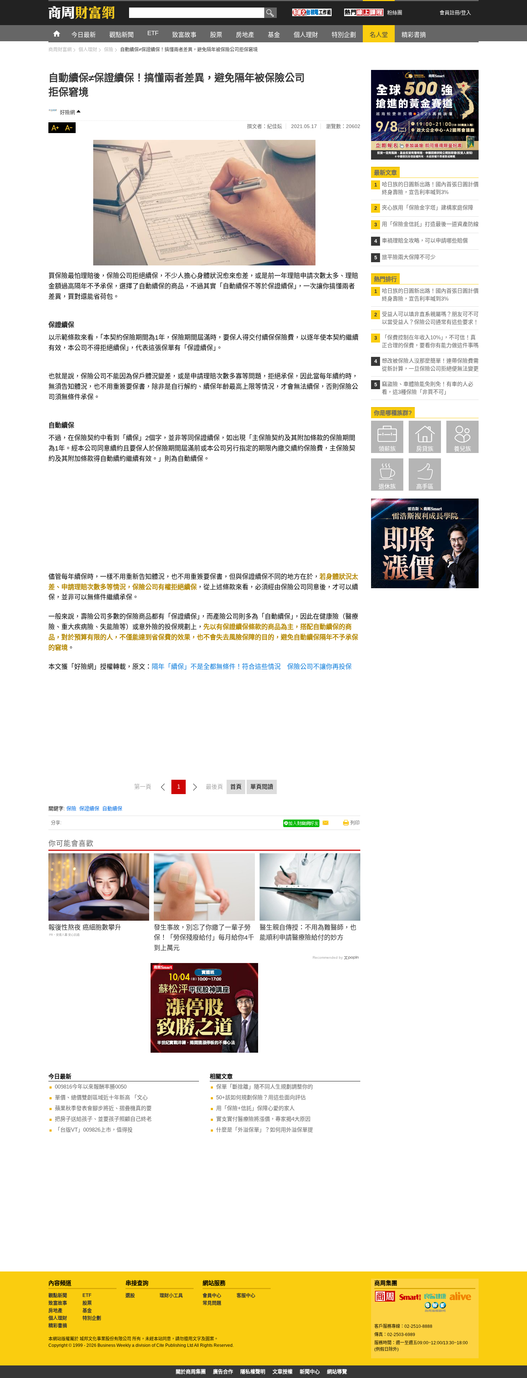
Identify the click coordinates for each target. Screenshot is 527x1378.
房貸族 (424, 449)
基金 (87, 1310)
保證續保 (89, 808)
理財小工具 (171, 1295)
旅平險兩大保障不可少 (409, 257)
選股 (130, 1295)
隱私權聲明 (252, 1371)
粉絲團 (394, 12)
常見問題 (212, 1303)
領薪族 (387, 449)
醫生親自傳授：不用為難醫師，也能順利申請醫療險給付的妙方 (308, 933)
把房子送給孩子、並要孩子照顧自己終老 (103, 1119)
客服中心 (246, 1295)
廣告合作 (223, 1371)
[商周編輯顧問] (435, 1307)
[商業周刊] (385, 1296)
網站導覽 (337, 1371)
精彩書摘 (57, 1325)
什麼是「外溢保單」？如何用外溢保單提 (264, 1130)
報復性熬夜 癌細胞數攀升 (84, 927)
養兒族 (462, 449)
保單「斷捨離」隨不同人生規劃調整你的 (264, 1087)
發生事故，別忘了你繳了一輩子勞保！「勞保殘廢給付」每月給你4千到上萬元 (204, 938)
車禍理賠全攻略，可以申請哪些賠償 (425, 240)
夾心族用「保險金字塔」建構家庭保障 (427, 207)
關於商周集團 (191, 1371)
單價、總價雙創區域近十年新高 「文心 (101, 1097)
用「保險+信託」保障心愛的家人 (255, 1108)
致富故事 (57, 1303)
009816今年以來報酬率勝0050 (91, 1087)
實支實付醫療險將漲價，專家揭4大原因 (263, 1119)
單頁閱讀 (261, 787)
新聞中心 (310, 1371)
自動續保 (112, 808)
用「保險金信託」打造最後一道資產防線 (430, 224)
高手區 (424, 486)
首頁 (63, 33)
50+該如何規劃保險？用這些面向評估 (261, 1097)
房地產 (55, 1310)
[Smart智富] (410, 1297)
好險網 (67, 112)
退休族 (387, 486)
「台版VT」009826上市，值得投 (94, 1130)
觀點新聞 (57, 1295)
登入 (466, 12)
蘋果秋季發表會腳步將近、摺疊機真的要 (103, 1108)
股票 (87, 1303)
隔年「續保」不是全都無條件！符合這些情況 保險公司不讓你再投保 (252, 666)
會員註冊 (450, 12)
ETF (86, 1295)
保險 (71, 808)
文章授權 (282, 1371)
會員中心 (212, 1295)
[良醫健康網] (435, 1296)
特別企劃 (91, 1318)
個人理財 (57, 1318)
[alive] (460, 1296)
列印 (355, 822)
